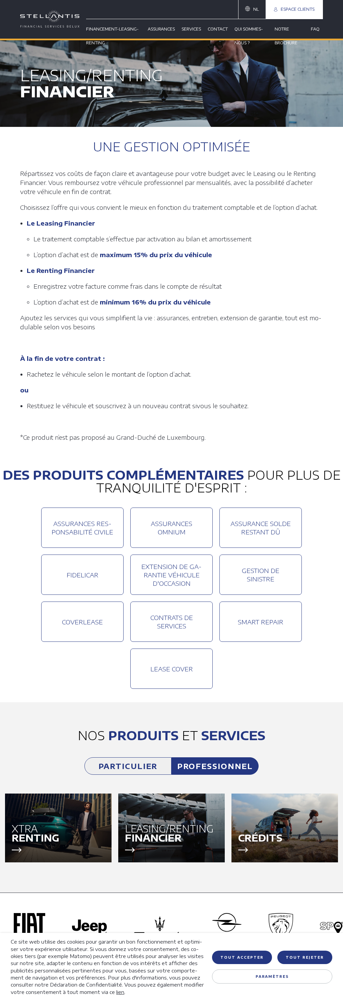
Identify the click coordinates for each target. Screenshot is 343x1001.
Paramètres (272, 976)
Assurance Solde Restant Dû (260, 528)
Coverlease (82, 622)
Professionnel (215, 766)
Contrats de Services (171, 622)
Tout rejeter (305, 957)
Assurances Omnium (171, 528)
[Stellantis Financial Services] (53, 19)
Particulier (128, 766)
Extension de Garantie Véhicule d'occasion (171, 575)
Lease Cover (171, 669)
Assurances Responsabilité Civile (82, 528)
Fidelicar (82, 575)
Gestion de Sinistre (260, 575)
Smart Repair (260, 622)
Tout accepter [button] (242, 957)
